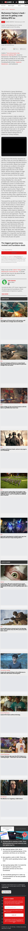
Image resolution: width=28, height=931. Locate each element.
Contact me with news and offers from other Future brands (14, 911)
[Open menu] (2, 2)
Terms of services (17, 256)
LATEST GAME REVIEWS (20, 828)
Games (3, 9)
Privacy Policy (18, 920)
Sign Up (14, 915)
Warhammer (12, 9)
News (3, 22)
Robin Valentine (10, 21)
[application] (14, 146)
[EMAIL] (9, 284)
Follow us (16, 49)
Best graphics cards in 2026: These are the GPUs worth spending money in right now (15, 859)
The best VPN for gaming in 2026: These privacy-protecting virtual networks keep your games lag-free (14, 843)
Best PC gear (11, 5)
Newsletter (24, 49)
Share (5, 49)
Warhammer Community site (9, 271)
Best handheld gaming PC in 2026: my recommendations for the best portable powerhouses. (14, 876)
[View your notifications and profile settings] (13, 2)
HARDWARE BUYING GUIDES (7, 828)
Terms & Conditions (12, 921)
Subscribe (21, 2)
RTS (7, 9)
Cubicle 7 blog (17, 270)
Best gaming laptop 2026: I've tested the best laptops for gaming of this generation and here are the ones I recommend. (14, 867)
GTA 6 (19, 5)
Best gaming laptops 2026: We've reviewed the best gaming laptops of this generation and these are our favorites (15, 851)
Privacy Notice (19, 258)
